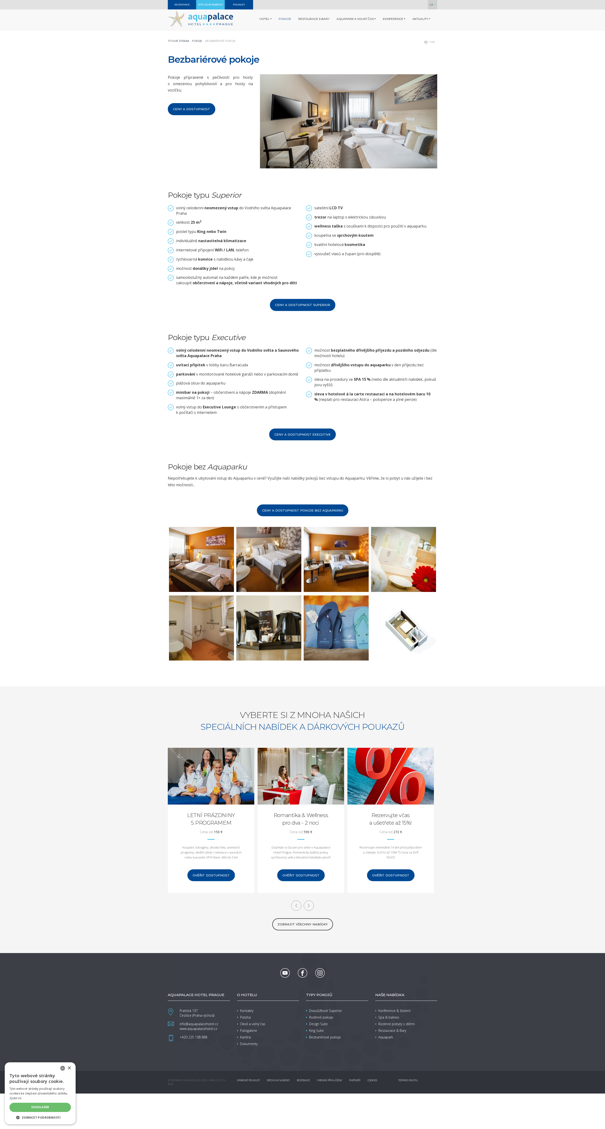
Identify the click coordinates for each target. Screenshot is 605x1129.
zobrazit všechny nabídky (302, 924)
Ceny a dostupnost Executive (302, 434)
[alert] (40, 1093)
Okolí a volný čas (252, 1024)
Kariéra (245, 1037)
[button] (40, 1117)
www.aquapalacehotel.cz (198, 1028)
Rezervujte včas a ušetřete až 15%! (301, 819)
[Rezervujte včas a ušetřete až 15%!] (301, 776)
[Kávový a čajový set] (268, 628)
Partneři (354, 1080)
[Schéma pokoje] (403, 628)
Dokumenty (249, 1043)
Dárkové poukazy (248, 1080)
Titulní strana (178, 41)
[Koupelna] (403, 559)
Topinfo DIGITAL (408, 1080)
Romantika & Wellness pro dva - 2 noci (211, 819)
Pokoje (197, 41)
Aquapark (385, 1037)
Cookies (372, 1080)
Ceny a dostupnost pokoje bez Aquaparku (302, 510)
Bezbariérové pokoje (325, 1037)
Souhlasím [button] (40, 1107)
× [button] (69, 1068)
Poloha (245, 1017)
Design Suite (318, 1024)
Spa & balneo (388, 1017)
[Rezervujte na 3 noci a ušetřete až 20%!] (390, 776)
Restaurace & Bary (392, 1030)
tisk (432, 42)
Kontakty (246, 1010)
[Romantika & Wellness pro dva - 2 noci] (211, 776)
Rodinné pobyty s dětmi (396, 1024)
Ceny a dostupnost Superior (302, 305)
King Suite (316, 1030)
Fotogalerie (248, 1030)
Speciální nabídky (278, 1080)
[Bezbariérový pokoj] (201, 559)
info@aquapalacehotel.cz (199, 1024)
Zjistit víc (15, 1098)
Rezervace (303, 1080)
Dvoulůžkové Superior (325, 1010)
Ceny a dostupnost (191, 109)
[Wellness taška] (336, 628)
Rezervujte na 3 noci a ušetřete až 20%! (390, 819)
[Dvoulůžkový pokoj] (336, 559)
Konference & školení (394, 1010)
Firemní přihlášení (329, 1080)
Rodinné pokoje (321, 1017)
